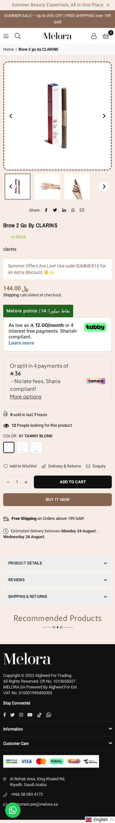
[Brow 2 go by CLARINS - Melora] (17, 186)
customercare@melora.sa (34, 804)
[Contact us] (12, 810)
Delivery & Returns (64, 466)
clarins (9, 249)
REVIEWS (16, 579)
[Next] (104, 116)
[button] (106, 36)
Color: (27, 435)
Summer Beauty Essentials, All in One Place (57, 4)
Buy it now (58, 499)
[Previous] (11, 116)
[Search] (17, 35)
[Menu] (6, 35)
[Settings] (94, 36)
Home (8, 49)
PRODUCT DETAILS (25, 563)
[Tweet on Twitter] (55, 210)
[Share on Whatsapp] (73, 210)
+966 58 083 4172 (27, 794)
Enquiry (99, 466)
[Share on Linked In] (64, 210)
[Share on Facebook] (46, 210)
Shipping (11, 295)
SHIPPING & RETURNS (27, 596)
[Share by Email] (82, 210)
